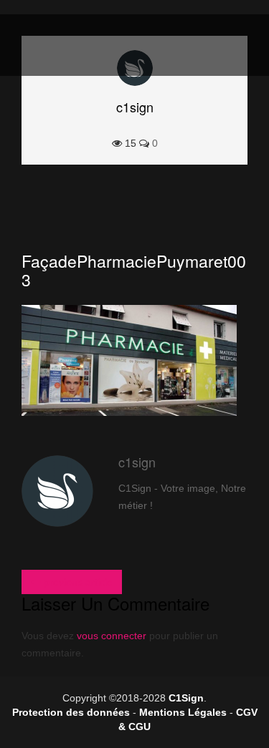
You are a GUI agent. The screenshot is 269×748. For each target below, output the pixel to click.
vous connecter (111, 635)
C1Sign (186, 698)
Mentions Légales (183, 712)
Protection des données (71, 712)
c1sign (135, 106)
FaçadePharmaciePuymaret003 (134, 270)
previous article (77, 582)
